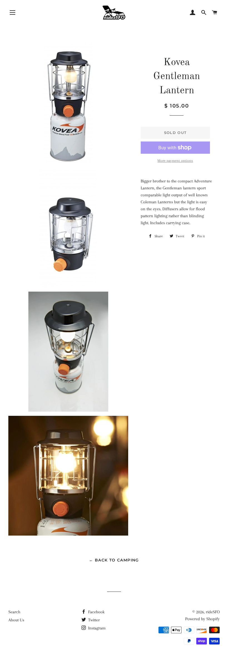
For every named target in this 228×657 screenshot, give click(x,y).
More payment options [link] (175, 160)
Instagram (96, 628)
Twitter (93, 619)
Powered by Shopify (202, 618)
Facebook (96, 611)
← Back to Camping (114, 560)
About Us (16, 619)
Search (14, 611)
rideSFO (213, 611)
